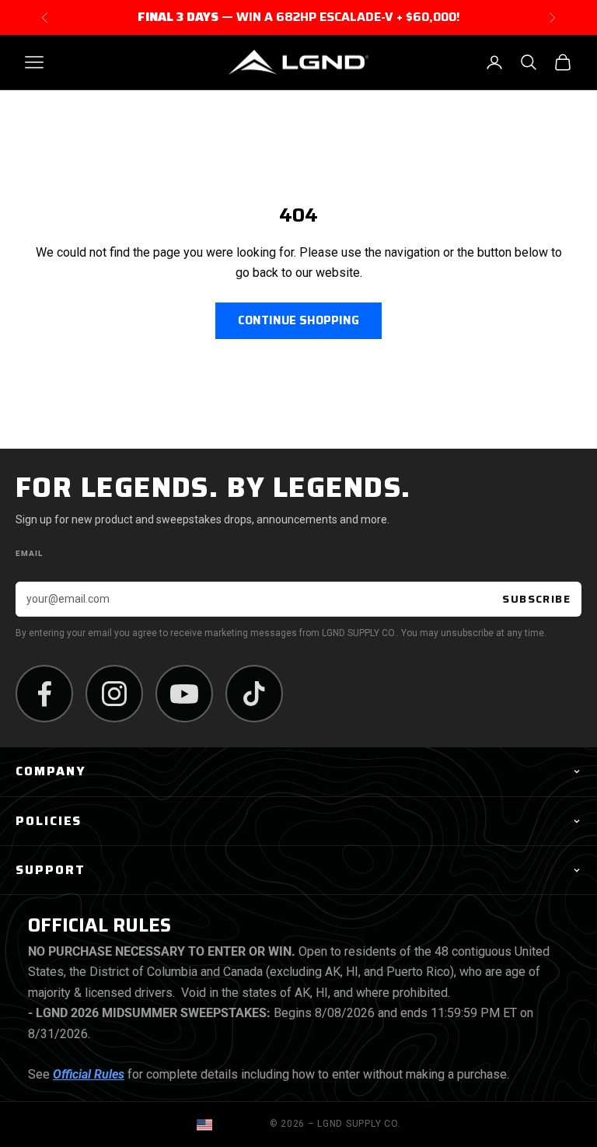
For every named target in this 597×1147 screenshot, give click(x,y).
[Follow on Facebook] (44, 693)
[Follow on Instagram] (114, 693)
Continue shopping (298, 320)
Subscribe (536, 598)
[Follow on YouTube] (184, 693)
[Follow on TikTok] (254, 693)
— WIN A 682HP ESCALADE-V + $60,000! (299, 17)
